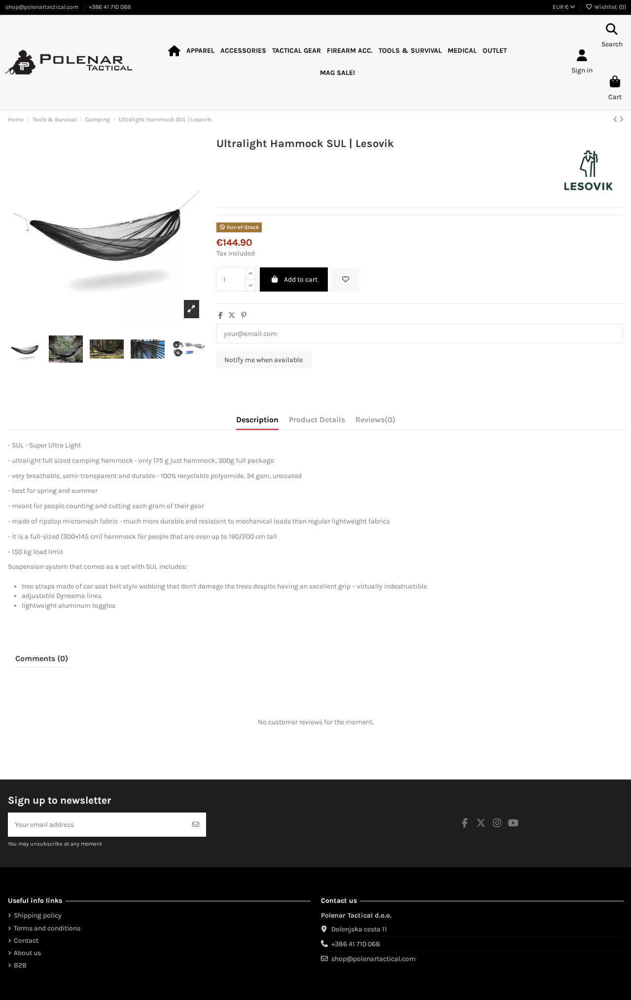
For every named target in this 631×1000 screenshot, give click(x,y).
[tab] (375, 422)
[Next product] (621, 119)
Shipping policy (38, 915)
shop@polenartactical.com (42, 6)
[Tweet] (231, 315)
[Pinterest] (243, 315)
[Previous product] (616, 119)
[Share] (220, 315)
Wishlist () (609, 6)
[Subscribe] (195, 825)
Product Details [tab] (317, 419)
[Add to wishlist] (345, 279)
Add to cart (300, 279)
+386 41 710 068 (110, 6)
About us (27, 953)
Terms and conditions (47, 928)
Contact (26, 940)
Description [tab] (257, 419)
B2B (20, 965)
